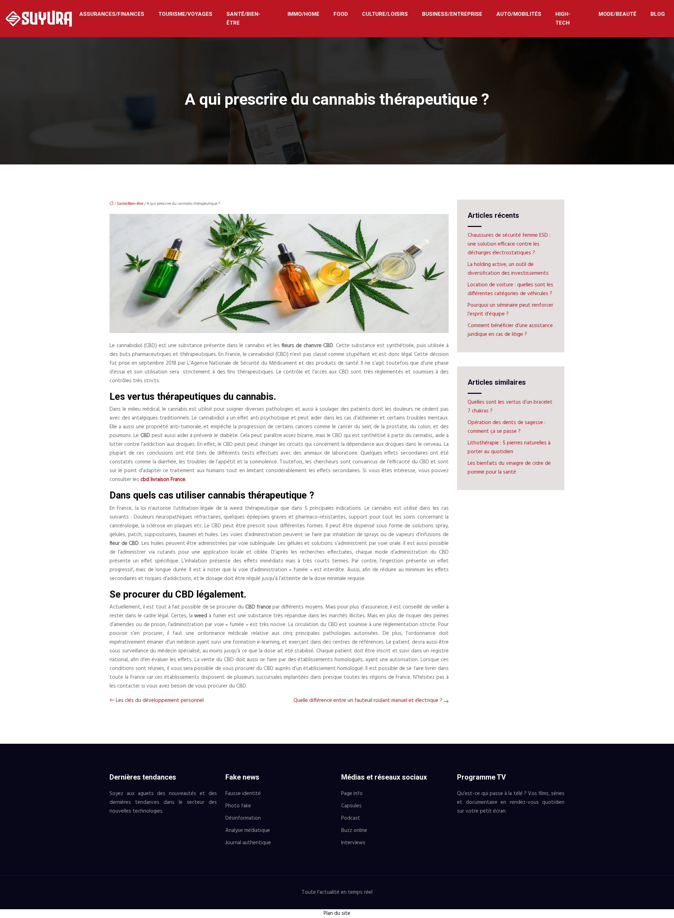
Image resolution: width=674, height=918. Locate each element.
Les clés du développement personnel (160, 700)
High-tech (562, 18)
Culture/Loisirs (385, 14)
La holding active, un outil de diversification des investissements (508, 269)
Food (340, 14)
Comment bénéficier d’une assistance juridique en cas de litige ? (510, 330)
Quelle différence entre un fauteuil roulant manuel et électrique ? (367, 700)
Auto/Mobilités (518, 14)
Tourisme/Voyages (185, 14)
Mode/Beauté (617, 14)
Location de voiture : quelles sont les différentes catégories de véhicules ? (510, 289)
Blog (657, 14)
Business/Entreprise (452, 14)
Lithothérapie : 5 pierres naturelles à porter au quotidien (509, 447)
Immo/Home (303, 14)
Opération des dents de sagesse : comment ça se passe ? (507, 427)
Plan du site (337, 913)
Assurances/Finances (111, 14)
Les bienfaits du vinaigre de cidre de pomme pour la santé (509, 467)
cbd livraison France (162, 479)
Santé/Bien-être (243, 18)
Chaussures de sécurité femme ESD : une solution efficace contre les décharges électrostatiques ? (509, 244)
